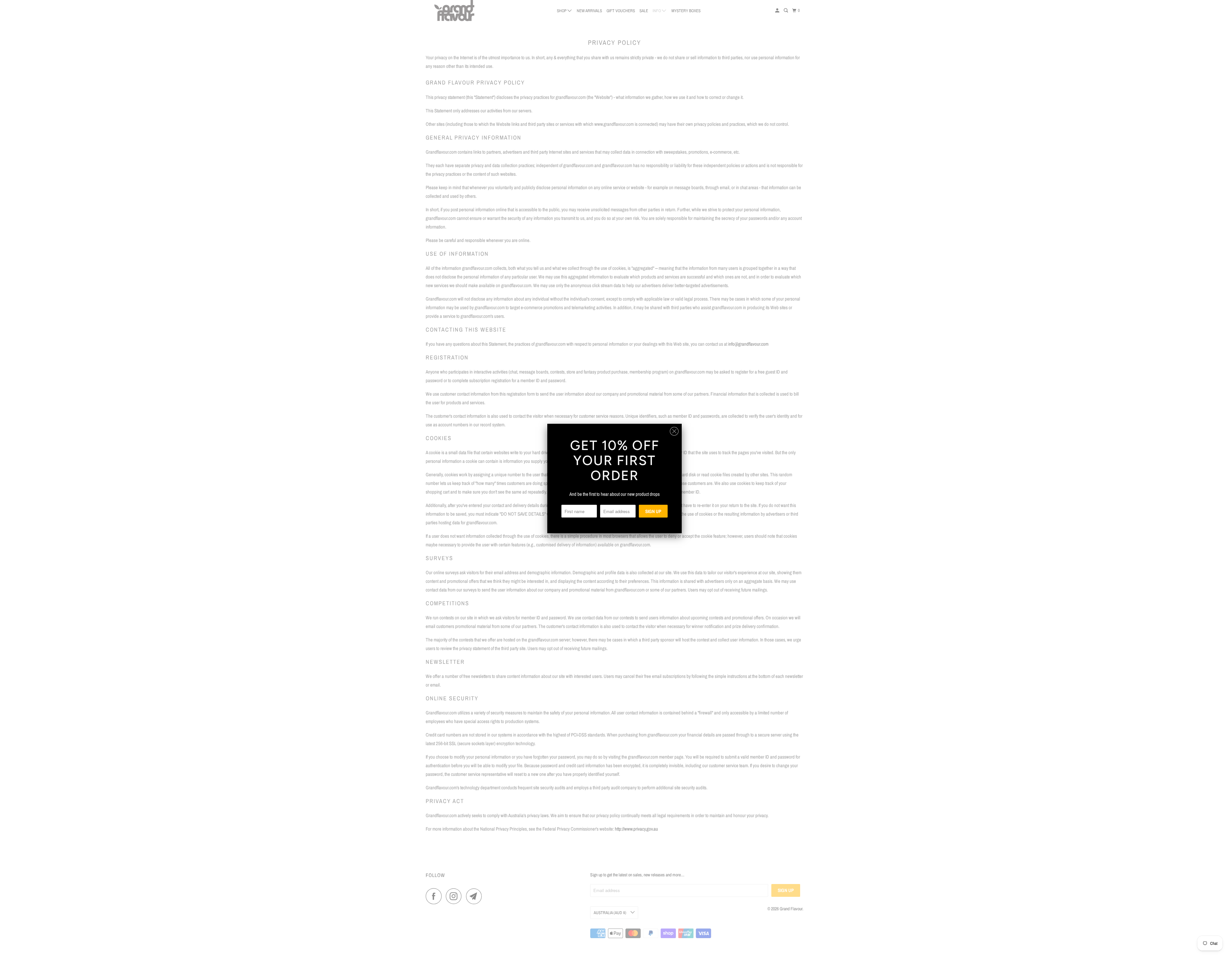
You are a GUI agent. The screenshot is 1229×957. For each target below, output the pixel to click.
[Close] (674, 431)
